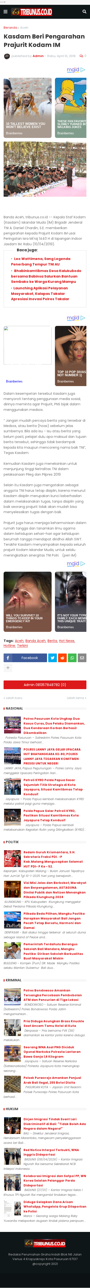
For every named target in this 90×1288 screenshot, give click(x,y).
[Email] (82, 658)
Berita (52, 641)
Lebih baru (14, 697)
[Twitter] (52, 658)
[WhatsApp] (72, 658)
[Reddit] (62, 658)
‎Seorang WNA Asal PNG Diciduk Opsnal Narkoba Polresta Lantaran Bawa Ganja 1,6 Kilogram (52, 1052)
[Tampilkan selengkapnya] (8, 667)
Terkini (22, 645)
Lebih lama (75, 697)
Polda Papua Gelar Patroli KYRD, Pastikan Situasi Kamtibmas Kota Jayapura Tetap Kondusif (51, 815)
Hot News (66, 641)
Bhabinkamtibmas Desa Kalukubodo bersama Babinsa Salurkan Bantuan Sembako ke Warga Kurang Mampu (46, 276)
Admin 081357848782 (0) (45, 684)
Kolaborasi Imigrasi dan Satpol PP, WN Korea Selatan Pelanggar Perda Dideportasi (55, 1180)
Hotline (9, 645)
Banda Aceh (35, 641)
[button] (5, 11)
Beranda (10, 27)
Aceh (24, 27)
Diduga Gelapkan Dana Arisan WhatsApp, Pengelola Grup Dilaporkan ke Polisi (55, 1206)
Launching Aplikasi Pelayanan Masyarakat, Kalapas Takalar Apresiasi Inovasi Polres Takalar (40, 293)
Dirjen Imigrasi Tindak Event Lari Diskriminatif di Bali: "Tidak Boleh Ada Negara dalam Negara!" (55, 1124)
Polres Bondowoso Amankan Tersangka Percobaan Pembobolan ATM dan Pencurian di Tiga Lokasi (53, 995)
